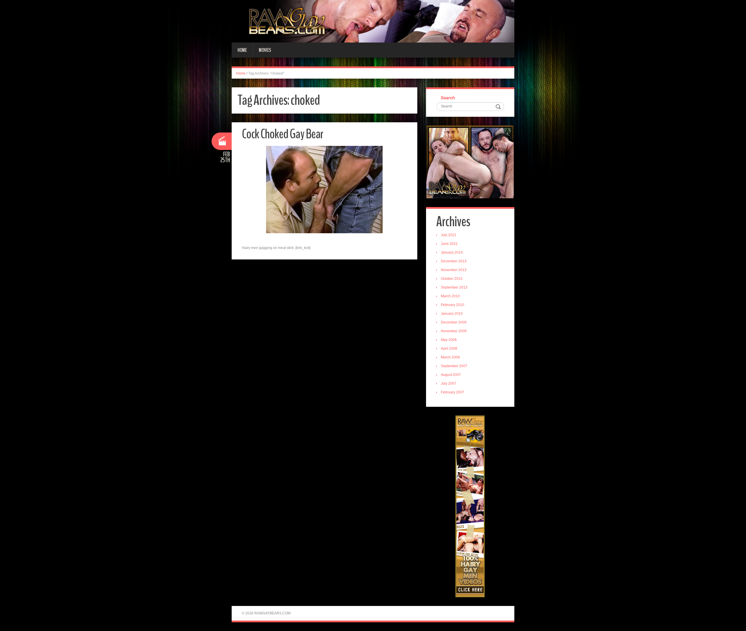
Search (448, 97)
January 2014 (452, 252)
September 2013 (454, 287)
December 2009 (454, 322)
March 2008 (450, 357)
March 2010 (450, 296)
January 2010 (452, 314)
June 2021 (449, 244)
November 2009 (454, 331)
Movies (265, 50)
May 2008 (449, 340)
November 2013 (454, 270)
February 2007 (452, 392)
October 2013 (451, 279)
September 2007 (454, 366)
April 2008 (449, 349)
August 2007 (451, 375)
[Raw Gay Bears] (373, 21)
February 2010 (452, 305)
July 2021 (448, 235)
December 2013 (454, 261)
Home (242, 50)
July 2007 (448, 383)
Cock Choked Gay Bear (282, 134)
